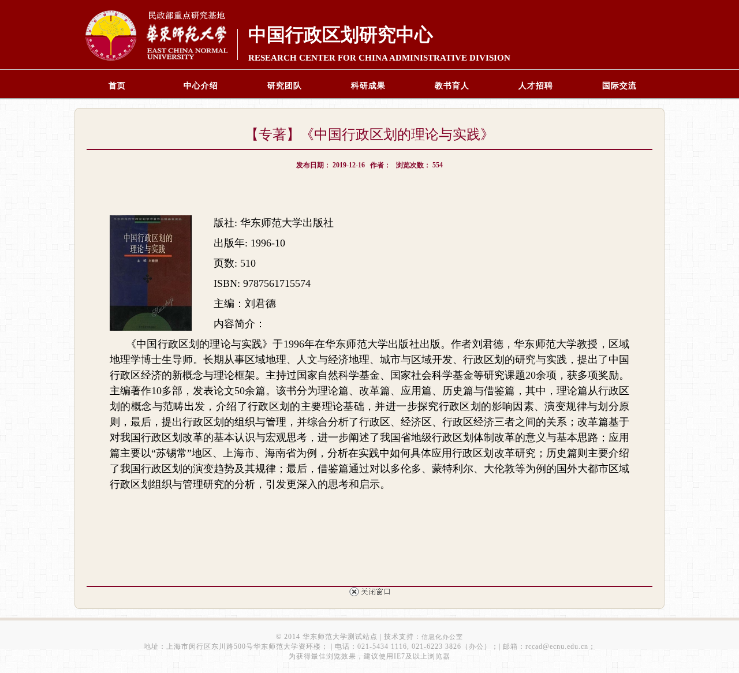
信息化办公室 (442, 636)
